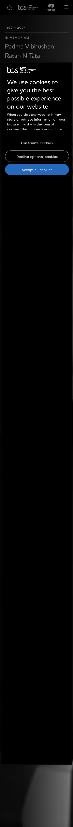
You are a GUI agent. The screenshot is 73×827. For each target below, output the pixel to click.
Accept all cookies (37, 170)
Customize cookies (37, 143)
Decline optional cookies (37, 156)
